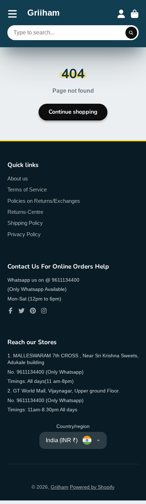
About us (17, 178)
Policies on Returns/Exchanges (43, 201)
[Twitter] (21, 311)
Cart (134, 14)
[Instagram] (44, 311)
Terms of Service (27, 189)
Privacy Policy (24, 234)
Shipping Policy (25, 223)
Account (121, 14)
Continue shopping (73, 112)
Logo (43, 13)
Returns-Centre (25, 212)
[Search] (131, 33)
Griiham (59, 487)
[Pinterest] (33, 311)
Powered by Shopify (92, 487)
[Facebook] (10, 311)
